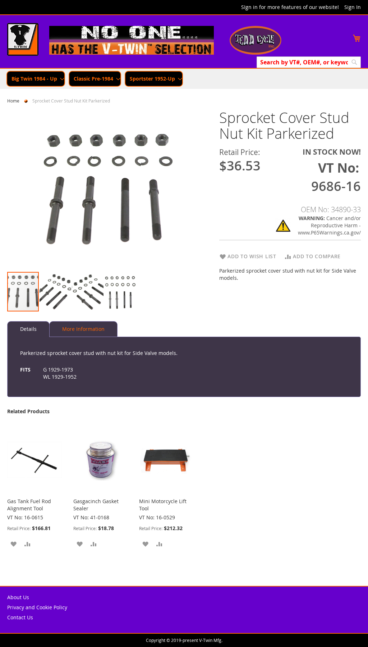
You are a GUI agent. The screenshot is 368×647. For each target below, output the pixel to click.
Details (28, 328)
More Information (83, 328)
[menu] (184, 79)
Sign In (352, 7)
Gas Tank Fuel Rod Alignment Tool (29, 505)
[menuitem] (35, 79)
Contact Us (20, 617)
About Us (18, 597)
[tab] (28, 329)
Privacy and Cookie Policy (37, 607)
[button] (56, 291)
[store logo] (22, 40)
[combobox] (309, 62)
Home (13, 101)
